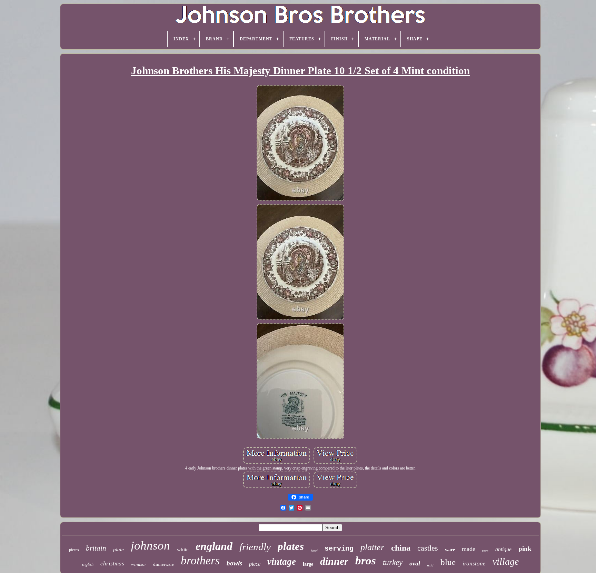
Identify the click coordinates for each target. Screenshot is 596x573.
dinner (334, 561)
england (214, 546)
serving (339, 549)
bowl (314, 551)
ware (450, 549)
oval (414, 563)
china (400, 547)
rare (485, 551)
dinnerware (163, 564)
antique (503, 549)
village (506, 561)
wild (430, 565)
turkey (393, 562)
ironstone (474, 563)
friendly (255, 546)
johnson (150, 545)
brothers (200, 560)
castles (427, 548)
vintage (281, 561)
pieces (74, 549)
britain (96, 548)
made (468, 548)
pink (525, 548)
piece (254, 564)
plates (291, 546)
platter (372, 547)
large (308, 564)
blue (448, 562)
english (87, 564)
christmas (112, 563)
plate (118, 549)
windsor (138, 564)
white (183, 549)
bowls (234, 563)
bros (365, 560)
